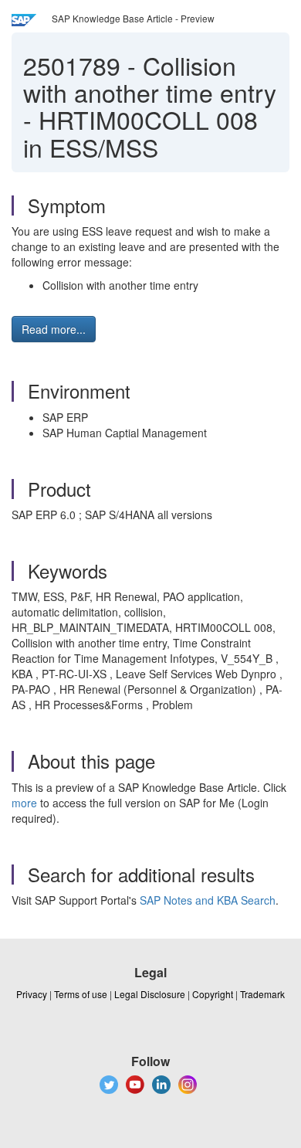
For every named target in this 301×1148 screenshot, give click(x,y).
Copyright (212, 993)
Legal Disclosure (149, 993)
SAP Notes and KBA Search (208, 900)
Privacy (31, 993)
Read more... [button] (54, 329)
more (24, 802)
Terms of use (80, 993)
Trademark (262, 993)
